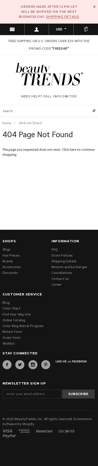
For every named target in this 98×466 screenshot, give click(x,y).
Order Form (12, 338)
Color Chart (11, 308)
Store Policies (62, 255)
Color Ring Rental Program (23, 326)
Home (7, 123)
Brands (8, 261)
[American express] (24, 431)
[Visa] (8, 431)
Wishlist (9, 343)
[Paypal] (9, 436)
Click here (69, 149)
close (94, 7)
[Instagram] (32, 364)
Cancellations (62, 273)
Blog (6, 302)
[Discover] (66, 431)
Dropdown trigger (37, 29)
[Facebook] (7, 364)
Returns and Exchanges (69, 267)
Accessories (12, 267)
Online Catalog (14, 320)
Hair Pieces (11, 255)
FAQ (55, 249)
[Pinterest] (45, 364)
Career (57, 284)
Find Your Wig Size (17, 314)
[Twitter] (19, 364)
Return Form (12, 332)
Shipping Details (62, 17)
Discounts (10, 273)
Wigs (6, 249)
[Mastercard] (44, 431)
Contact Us (60, 279)
